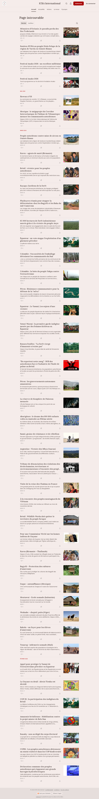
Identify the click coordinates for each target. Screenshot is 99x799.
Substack (38, 797)
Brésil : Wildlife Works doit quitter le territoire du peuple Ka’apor (37, 517)
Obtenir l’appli (57, 793)
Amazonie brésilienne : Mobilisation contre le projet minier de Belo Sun (40, 717)
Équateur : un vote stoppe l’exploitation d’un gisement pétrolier (40, 239)
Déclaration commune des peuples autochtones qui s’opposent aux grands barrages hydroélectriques (38, 769)
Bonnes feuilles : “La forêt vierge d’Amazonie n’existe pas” (35, 345)
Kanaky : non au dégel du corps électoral (38, 734)
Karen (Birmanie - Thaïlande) (33, 551)
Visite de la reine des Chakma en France (38, 484)
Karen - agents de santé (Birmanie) (36, 153)
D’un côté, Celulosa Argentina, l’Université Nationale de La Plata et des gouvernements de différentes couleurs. (39, 452)
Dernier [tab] (23, 23)
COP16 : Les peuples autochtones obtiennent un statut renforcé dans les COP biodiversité (40, 750)
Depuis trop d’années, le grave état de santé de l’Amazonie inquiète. (39, 350)
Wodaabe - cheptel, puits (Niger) (35, 612)
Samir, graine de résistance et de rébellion (39, 434)
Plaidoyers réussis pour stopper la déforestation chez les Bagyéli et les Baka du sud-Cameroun (40, 203)
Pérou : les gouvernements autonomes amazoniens (37, 382)
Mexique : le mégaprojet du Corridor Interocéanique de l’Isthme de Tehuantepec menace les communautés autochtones (40, 114)
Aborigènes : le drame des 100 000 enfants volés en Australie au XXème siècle (39, 417)
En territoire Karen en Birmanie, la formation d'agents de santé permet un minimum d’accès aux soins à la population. (40, 157)
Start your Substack (44, 793)
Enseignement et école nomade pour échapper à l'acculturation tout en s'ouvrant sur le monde (36, 601)
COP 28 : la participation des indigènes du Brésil (39, 700)
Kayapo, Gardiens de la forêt (33, 186)
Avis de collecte (65, 790)
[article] (49, 35)
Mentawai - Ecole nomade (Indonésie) (37, 597)
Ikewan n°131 (26, 96)
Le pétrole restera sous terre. (29, 243)
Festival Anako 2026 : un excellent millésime (40, 64)
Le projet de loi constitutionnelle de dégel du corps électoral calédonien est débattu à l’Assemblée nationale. (40, 738)
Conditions (57, 790)
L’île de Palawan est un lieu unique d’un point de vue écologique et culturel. (37, 405)
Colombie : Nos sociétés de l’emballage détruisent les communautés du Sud (37, 255)
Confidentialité (49, 790)
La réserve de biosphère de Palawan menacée (36, 400)
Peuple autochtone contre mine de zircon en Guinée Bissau (40, 137)
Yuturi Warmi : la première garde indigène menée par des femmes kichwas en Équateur (40, 326)
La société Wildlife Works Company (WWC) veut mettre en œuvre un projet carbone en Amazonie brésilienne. (39, 522)
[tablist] (27, 23)
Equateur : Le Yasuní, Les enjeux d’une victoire (37, 307)
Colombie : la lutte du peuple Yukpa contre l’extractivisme (39, 272)
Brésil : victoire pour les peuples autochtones (35, 169)
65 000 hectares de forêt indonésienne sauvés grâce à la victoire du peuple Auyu (39, 222)
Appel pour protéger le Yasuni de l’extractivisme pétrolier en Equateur (37, 665)
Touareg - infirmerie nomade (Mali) (36, 645)
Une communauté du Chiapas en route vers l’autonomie (38, 587)
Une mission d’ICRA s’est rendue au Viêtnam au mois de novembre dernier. (38, 505)
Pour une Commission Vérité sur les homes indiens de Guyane (40, 535)
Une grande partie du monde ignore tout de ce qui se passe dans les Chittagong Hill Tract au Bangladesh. (40, 487)
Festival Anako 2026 (29, 79)
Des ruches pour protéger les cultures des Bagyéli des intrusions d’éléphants (38, 572)
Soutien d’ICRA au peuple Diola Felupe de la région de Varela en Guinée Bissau (40, 47)
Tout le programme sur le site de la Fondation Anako (37, 81)
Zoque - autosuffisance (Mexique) (35, 584)
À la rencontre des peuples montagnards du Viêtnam (40, 500)
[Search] (66, 3)
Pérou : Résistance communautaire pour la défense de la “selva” (39, 290)
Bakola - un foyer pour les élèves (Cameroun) (35, 628)
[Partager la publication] (71, 3)
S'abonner (78, 3)
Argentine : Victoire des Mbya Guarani (38, 449)
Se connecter (91, 3)
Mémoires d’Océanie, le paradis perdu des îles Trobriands (39, 30)
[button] (33, 9)
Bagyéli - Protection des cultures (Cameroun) (35, 567)
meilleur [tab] (31, 23)
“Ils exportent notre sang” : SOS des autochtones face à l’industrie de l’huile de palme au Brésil (39, 364)
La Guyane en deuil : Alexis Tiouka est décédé (37, 682)
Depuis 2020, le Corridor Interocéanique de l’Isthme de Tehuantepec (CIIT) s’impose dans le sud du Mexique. (38, 120)
